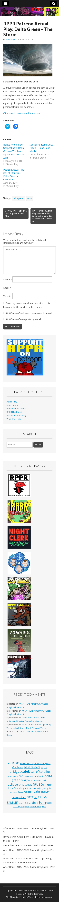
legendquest (18, 792)
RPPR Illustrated (14, 412)
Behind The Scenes (16, 408)
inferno (28, 788)
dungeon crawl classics (37, 780)
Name (7, 279)
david (30, 776)
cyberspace (12, 776)
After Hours (12, 405)
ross (29, 198)
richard (22, 797)
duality (24, 780)
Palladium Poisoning (16, 415)
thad (35, 803)
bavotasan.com (45, 897)
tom (42, 802)
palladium (44, 791)
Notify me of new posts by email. (23, 319)
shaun (12, 802)
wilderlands (35, 806)
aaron (13, 762)
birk (45, 767)
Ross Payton (11, 39)
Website (7, 296)
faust (37, 784)
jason (36, 788)
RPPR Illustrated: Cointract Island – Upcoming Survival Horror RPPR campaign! (27, 860)
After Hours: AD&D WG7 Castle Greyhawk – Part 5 (29, 830)
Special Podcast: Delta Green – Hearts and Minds (41, 148)
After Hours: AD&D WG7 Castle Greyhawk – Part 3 (29, 868)
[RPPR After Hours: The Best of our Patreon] (29, 11)
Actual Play (12, 401)
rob (35, 797)
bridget (15, 771)
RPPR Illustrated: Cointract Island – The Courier (28, 845)
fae (30, 784)
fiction (10, 788)
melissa (27, 791)
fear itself (46, 784)
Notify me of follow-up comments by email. (29, 313)
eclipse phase (18, 784)
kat (11, 792)
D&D (21, 776)
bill (42, 767)
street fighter (25, 803)
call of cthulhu (40, 772)
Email (7, 287)
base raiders (32, 767)
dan (26, 776)
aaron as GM (27, 763)
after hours (17, 767)
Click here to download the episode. (22, 113)
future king (19, 788)
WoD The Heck (14, 419)
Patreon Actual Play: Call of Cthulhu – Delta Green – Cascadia (14, 174)
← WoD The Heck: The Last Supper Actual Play (16, 213)
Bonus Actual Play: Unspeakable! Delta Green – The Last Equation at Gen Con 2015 (14, 151)
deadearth (39, 776)
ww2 (44, 806)
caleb (25, 771)
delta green (18, 198)
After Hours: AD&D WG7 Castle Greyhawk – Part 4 (29, 852)
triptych (26, 806)
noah (35, 791)
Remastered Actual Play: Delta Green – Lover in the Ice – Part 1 (28, 838)
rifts (30, 797)
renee (15, 797)
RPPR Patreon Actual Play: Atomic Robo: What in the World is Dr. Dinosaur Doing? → (42, 216)
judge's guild (45, 788)
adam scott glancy (42, 763)
